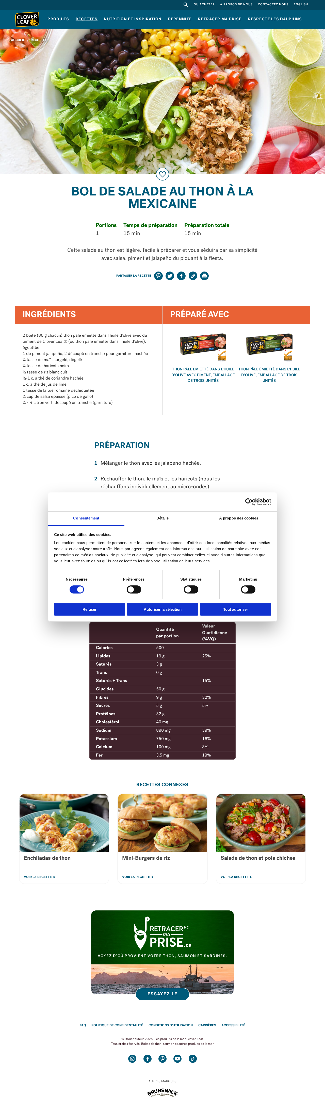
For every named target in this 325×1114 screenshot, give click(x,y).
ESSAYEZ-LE (162, 994)
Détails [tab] (162, 518)
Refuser (89, 609)
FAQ (83, 1025)
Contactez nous (273, 4)
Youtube (177, 1059)
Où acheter (204, 4)
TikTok (193, 1059)
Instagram (132, 1059)
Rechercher (185, 5)
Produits (58, 19)
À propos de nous (236, 4)
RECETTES (39, 40)
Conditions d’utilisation (171, 1025)
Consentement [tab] (86, 518)
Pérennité (180, 19)
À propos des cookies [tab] (238, 518)
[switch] (134, 589)
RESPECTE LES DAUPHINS (275, 19)
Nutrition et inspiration (132, 19)
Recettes (87, 19)
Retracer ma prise (219, 19)
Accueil (18, 40)
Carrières (207, 1025)
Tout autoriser (235, 609)
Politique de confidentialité (117, 1025)
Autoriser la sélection (163, 609)
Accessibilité (233, 1025)
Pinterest (162, 1059)
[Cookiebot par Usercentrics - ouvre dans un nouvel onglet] (249, 502)
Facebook (147, 1059)
